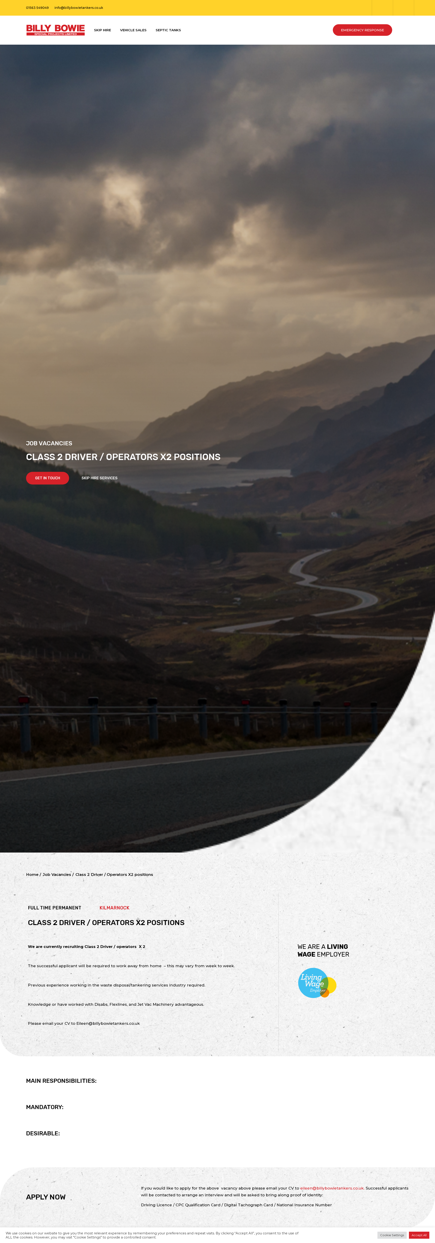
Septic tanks (168, 30)
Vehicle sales (133, 30)
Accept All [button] (419, 1235)
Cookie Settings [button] (392, 1235)
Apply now (46, 1197)
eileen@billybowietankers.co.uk (332, 1188)
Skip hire (102, 30)
